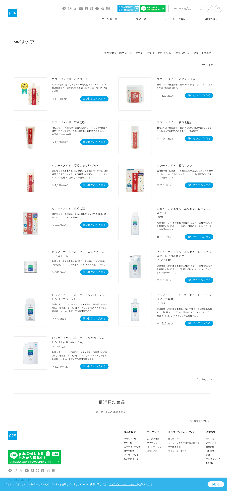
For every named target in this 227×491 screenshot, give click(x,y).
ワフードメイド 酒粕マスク (174, 165)
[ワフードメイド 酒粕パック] (30, 94)
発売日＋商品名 (203, 52)
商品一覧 (141, 19)
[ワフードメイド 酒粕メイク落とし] (135, 94)
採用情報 (210, 463)
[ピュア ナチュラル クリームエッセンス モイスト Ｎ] (30, 266)
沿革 (208, 455)
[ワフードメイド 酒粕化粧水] (135, 137)
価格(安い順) (165, 52)
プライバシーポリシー (178, 451)
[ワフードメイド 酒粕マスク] (135, 180)
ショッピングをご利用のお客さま (183, 443)
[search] (200, 8)
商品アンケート (154, 443)
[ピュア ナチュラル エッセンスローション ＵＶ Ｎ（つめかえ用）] (135, 266)
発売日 (150, 52)
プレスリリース (213, 459)
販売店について (131, 459)
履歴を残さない (202, 420)
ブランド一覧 (109, 19)
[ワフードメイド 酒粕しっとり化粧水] (30, 180)
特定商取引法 (174, 447)
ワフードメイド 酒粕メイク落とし (179, 79)
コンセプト (211, 439)
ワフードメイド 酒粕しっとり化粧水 (75, 165)
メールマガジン (154, 447)
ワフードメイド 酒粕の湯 (68, 208)
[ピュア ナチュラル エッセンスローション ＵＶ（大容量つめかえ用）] (30, 353)
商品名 (139, 52)
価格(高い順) (182, 52)
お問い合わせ (153, 451)
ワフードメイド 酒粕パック (70, 79)
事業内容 (210, 447)
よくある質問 (153, 439)
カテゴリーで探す (175, 19)
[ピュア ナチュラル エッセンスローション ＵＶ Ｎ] (135, 223)
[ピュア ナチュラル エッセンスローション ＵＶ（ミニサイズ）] (30, 309)
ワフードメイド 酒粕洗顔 (68, 122)
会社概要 (210, 451)
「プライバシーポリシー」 (123, 484)
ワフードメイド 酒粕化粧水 (174, 122)
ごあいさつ (211, 443)
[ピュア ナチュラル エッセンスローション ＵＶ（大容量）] (135, 309)
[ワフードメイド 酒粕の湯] (30, 223)
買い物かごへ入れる (94, 98)
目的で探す (129, 451)
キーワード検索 (131, 455)
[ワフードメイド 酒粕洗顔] (30, 137)
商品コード (125, 52)
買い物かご (173, 439)
